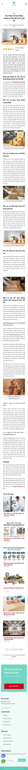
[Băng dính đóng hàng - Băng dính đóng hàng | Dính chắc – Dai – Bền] (14, 4)
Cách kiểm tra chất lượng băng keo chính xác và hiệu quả (14, 514)
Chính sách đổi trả (7, 735)
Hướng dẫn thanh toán (8, 741)
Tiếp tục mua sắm (7, 724)
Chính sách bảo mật (7, 738)
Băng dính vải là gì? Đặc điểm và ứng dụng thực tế (14, 539)
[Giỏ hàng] (26, 4)
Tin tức (14, 13)
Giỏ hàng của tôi (6, 721)
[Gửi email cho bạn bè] (15, 649)
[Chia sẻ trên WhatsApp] (7, 649)
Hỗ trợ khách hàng (7, 744)
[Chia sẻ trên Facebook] (9, 649)
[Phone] (3, 761)
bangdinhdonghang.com (15, 334)
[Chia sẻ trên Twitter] (12, 649)
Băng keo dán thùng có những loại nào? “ (14, 588)
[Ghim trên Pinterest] (18, 649)
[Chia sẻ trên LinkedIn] (21, 649)
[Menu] (2, 4)
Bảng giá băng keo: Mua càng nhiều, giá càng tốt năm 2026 (14, 638)
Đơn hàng (5, 715)
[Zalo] (3, 755)
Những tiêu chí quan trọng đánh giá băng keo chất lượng (14, 613)
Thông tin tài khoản (7, 718)
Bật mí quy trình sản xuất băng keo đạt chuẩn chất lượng (14, 564)
